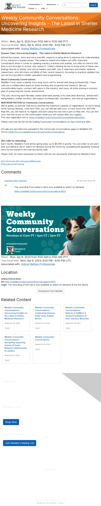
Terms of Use (56, 485)
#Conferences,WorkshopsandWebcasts (21, 161)
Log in (93, 5)
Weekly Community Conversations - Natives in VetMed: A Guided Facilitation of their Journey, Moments (77, 313)
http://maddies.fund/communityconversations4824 (30, 281)
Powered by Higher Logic (50, 503)
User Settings (69, 485)
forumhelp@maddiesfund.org (21, 395)
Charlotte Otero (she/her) (15, 181)
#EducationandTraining (12, 164)
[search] (65, 5)
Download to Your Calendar (50, 291)
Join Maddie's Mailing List (19, 443)
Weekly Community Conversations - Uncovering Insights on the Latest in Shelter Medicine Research (15, 313)
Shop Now (11, 422)
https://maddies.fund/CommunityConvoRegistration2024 (57, 117)
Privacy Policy (43, 485)
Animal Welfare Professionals (38, 48)
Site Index (30, 485)
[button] (35, 4)
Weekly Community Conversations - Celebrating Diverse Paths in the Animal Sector (45, 313)
